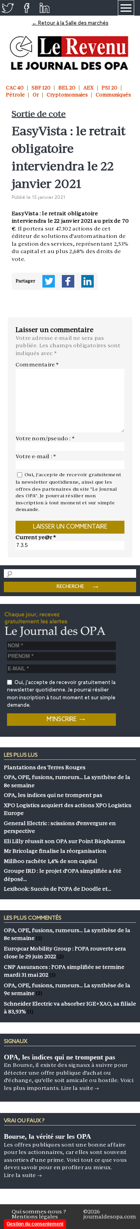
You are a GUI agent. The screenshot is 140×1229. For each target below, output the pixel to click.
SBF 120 (41, 88)
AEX (88, 88)
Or (36, 95)
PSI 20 (109, 88)
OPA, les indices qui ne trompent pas (59, 1057)
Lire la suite (80, 1088)
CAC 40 (15, 88)
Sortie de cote (39, 114)
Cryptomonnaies (67, 95)
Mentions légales (35, 1216)
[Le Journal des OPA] (70, 53)
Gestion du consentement (35, 1224)
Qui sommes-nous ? (39, 1211)
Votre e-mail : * (36, 456)
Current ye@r (36, 537)
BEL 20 (66, 88)
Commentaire (37, 364)
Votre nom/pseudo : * (45, 438)
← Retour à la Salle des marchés (70, 23)
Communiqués (113, 95)
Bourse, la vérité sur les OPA (47, 1136)
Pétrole (15, 95)
